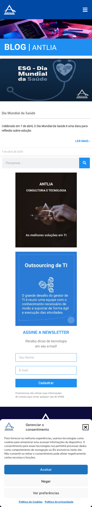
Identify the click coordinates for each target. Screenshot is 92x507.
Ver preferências (46, 493)
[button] (85, 427)
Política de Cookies (31, 501)
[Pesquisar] (84, 163)
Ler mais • (82, 141)
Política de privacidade (59, 501)
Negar (46, 481)
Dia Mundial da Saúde (19, 113)
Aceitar (46, 470)
